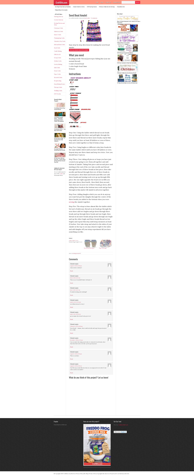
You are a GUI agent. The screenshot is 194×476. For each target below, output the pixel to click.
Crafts (61, 173)
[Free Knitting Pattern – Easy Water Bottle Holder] (60, 128)
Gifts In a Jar (57, 54)
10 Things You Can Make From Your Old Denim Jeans (127, 83)
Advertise (126, 473)
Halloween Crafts (58, 31)
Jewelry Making (58, 64)
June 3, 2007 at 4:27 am (75, 290)
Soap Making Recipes (59, 84)
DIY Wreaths (57, 94)
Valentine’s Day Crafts (59, 41)
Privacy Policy (79, 473)
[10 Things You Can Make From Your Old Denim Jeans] (127, 82)
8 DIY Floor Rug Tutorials (92, 7)
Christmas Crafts (58, 28)
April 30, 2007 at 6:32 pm (75, 302)
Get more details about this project (79, 50)
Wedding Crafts (58, 90)
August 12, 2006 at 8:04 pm (76, 353)
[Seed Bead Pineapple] (90, 243)
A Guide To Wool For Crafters (79, 7)
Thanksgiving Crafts (59, 38)
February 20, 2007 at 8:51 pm (76, 326)
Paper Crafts (57, 74)
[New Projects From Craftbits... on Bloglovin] (120, 432)
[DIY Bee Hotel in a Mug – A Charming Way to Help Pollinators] (60, 137)
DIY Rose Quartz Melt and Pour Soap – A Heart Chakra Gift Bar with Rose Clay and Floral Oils (59, 160)
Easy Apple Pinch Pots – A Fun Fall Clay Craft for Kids (59, 149)
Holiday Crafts (57, 61)
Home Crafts (57, 71)
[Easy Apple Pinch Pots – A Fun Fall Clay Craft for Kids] (60, 148)
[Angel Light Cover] (76, 241)
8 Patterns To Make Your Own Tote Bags (107, 7)
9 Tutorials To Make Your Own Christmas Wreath (126, 73)
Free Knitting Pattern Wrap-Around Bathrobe (59, 108)
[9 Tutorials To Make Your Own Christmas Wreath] (127, 72)
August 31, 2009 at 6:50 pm (76, 265)
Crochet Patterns (58, 20)
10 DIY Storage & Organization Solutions (125, 53)
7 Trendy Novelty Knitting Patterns (124, 32)
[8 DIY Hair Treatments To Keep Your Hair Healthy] (127, 61)
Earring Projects (76, 253)
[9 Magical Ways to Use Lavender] (127, 41)
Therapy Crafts (58, 87)
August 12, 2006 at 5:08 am (76, 365)
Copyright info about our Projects (105, 473)
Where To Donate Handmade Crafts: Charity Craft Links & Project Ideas (128, 22)
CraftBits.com (61, 2)
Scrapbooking (57, 80)
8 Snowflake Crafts (121, 7)
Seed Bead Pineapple (89, 248)
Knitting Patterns (58, 16)
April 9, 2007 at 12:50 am (75, 314)
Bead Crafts (87, 18)
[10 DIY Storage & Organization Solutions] (127, 51)
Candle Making (58, 51)
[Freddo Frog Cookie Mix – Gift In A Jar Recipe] (97, 465)
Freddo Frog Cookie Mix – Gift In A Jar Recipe (92, 466)
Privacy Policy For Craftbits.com (60, 424)
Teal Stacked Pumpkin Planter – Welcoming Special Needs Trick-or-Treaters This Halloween (59, 119)
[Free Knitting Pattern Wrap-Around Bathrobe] (60, 107)
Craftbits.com (66, 473)
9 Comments (94, 18)
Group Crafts (57, 57)
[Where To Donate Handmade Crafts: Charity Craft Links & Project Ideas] (127, 20)
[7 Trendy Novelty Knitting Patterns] (127, 31)
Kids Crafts (57, 67)
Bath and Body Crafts (59, 44)
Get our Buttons (119, 473)
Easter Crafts (57, 34)
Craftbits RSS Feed (123, 425)
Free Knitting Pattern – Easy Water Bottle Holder (59, 129)
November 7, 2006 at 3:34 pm (76, 340)
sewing (71, 202)
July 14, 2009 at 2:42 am (75, 277)
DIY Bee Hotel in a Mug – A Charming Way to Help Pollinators (59, 140)
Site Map (86, 473)
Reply (71, 271)
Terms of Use (92, 473)
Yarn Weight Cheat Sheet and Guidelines (63, 7)
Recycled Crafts (58, 77)
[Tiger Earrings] (105, 243)
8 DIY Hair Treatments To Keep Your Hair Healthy (126, 63)
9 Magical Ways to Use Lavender (61, 10)
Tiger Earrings (103, 248)
